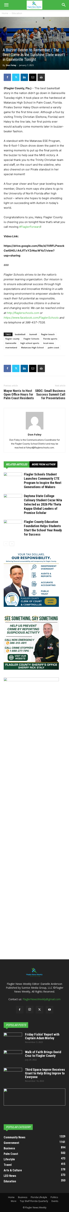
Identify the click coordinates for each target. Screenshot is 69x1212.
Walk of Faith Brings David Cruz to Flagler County (43, 1054)
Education (17, 13)
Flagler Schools (31, 338)
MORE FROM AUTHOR (43, 464)
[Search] (64, 5)
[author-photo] (34, 429)
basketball (20, 334)
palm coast (53, 347)
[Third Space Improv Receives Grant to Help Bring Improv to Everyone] (13, 1074)
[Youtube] (49, 1009)
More (13, 1201)
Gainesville (10, 343)
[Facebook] (7, 77)
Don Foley (11, 65)
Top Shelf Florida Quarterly (34, 1201)
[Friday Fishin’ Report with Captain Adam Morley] (13, 1039)
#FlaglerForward (29, 226)
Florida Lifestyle (39, 1197)
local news (48, 343)
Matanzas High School (32, 347)
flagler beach (48, 334)
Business (22, 1197)
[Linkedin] (24, 77)
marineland (11, 347)
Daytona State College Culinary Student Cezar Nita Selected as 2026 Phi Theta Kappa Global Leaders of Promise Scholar (43, 504)
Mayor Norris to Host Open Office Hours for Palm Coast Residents (19, 394)
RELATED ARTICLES (16, 464)
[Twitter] (16, 77)
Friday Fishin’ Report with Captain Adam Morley (42, 1036)
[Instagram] (29, 1009)
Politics (54, 1197)
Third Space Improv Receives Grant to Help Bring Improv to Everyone (45, 1073)
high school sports (29, 343)
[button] (6, 5)
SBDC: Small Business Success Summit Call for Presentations (50, 394)
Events (55, 1201)
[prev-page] (6, 543)
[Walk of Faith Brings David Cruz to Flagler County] (13, 1056)
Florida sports (50, 338)
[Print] (41, 77)
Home (5, 13)
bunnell (33, 334)
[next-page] (12, 543)
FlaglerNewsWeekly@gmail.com (42, 999)
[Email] (32, 77)
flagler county (12, 338)
